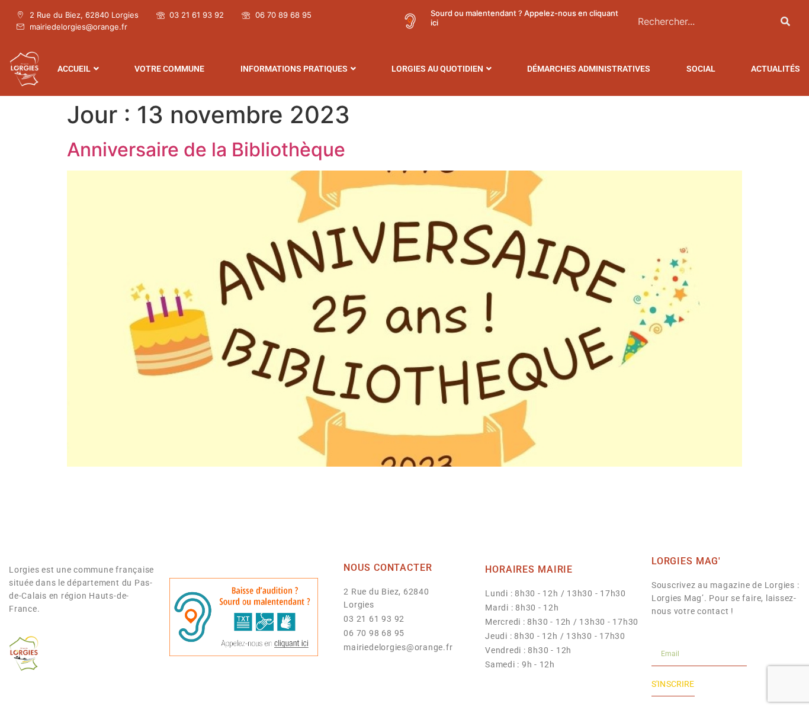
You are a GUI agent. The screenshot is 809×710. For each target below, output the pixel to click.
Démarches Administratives (588, 68)
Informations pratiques (294, 68)
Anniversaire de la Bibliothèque (206, 149)
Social (700, 68)
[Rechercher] (785, 21)
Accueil (74, 68)
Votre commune (169, 68)
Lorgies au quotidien (437, 68)
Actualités (775, 68)
